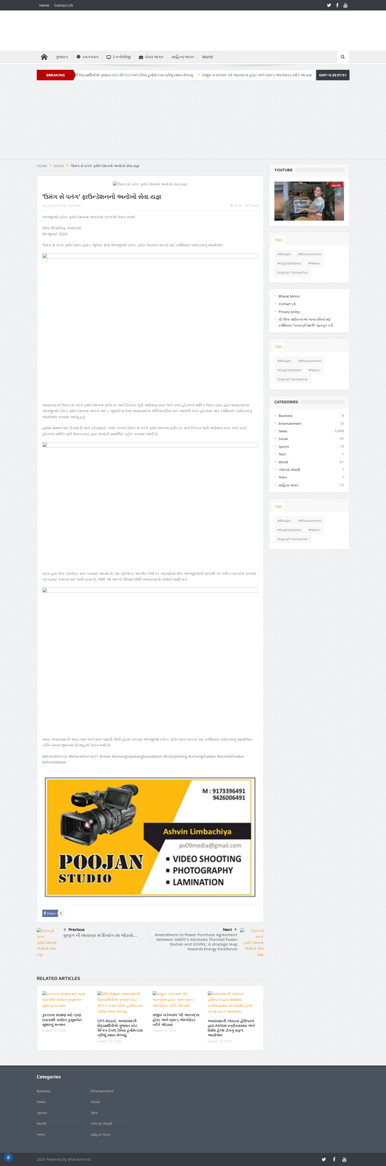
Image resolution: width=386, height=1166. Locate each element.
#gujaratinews (289, 263)
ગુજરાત (62, 57)
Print (237, 205)
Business (285, 415)
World (207, 57)
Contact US (63, 5)
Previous (77, 929)
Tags (278, 240)
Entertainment (290, 423)
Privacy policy (289, 311)
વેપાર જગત (154, 57)
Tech (282, 454)
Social (283, 438)
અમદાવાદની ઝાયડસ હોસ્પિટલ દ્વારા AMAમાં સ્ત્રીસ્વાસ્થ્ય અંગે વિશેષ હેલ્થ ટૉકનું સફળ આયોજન (231, 1028)
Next (227, 929)
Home (44, 5)
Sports (284, 446)
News (77, 205)
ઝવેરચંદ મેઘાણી (289, 469)
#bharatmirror (310, 254)
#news (314, 263)
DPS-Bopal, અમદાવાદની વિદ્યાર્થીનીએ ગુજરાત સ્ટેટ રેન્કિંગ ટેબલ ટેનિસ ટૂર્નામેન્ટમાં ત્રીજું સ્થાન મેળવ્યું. (81, 75)
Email (254, 205)
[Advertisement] (193, 122)
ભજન (283, 477)
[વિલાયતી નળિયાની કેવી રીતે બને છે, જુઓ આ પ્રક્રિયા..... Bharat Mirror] (309, 201)
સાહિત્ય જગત (182, 57)
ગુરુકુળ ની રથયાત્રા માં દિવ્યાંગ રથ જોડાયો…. (100, 935)
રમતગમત (90, 57)
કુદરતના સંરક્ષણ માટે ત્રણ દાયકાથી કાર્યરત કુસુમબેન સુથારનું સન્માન (62, 1019)
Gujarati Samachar (292, 272)
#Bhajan (284, 254)
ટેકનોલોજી (122, 57)
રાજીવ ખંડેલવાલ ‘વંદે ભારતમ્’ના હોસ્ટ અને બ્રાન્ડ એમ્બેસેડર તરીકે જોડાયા (220, 75)
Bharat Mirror (289, 296)
